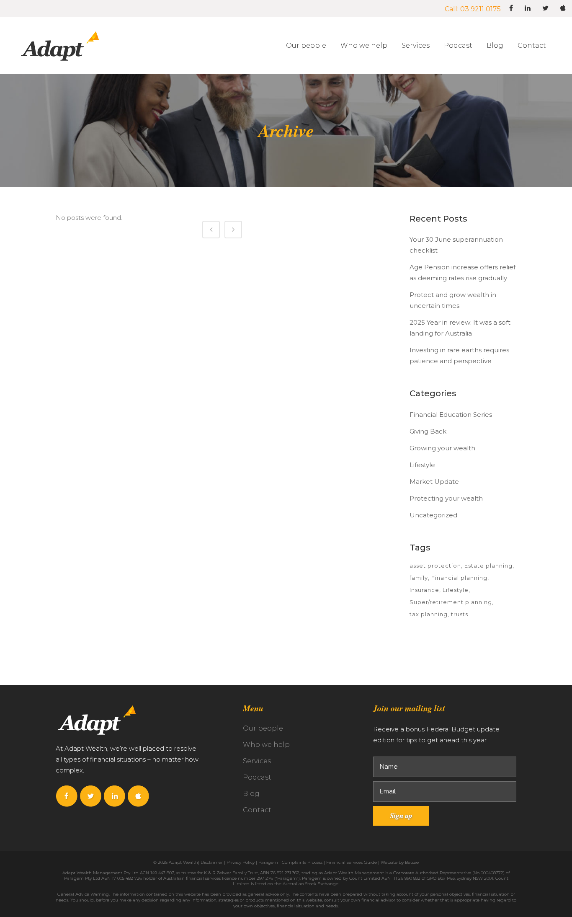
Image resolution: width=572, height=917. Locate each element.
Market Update (434, 482)
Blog (251, 794)
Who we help (266, 745)
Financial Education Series (451, 414)
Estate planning (488, 565)
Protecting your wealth (446, 498)
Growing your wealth (442, 448)
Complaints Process (302, 862)
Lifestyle (422, 465)
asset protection (435, 565)
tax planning (429, 614)
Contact (257, 810)
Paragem (268, 862)
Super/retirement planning (451, 602)
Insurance (424, 589)
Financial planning (459, 577)
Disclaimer (212, 862)
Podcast (257, 777)
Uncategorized (433, 515)
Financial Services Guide (351, 862)
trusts (459, 614)
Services (257, 761)
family (419, 577)
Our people (263, 728)
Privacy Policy (241, 862)
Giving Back (428, 431)
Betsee (412, 862)
